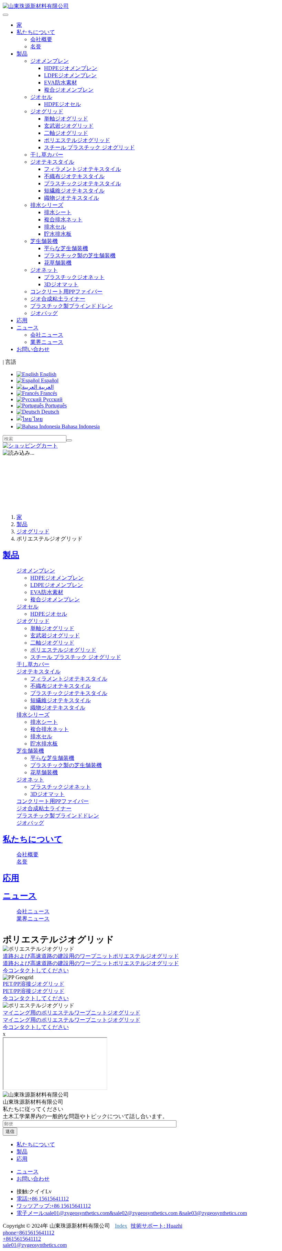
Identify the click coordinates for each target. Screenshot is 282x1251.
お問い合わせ (33, 349)
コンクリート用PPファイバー (66, 291)
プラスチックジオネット (74, 277)
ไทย (37, 419)
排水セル (55, 227)
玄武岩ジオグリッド (69, 126)
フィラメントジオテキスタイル (82, 169)
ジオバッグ (44, 313)
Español (49, 380)
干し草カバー (46, 155)
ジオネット (30, 780)
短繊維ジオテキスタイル (74, 191)
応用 (22, 320)
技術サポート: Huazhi (156, 1226)
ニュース (20, 895)
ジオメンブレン (36, 571)
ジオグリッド (33, 531)
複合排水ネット (63, 219)
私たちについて (33, 839)
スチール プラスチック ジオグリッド (89, 147)
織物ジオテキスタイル (71, 198)
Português (55, 405)
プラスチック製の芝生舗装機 (80, 255)
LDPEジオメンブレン (70, 75)
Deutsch (49, 412)
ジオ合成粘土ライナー (57, 299)
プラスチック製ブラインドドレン (71, 306)
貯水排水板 (58, 234)
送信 (10, 1131)
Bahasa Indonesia (80, 426)
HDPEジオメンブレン (70, 68)
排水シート (58, 212)
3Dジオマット (61, 284)
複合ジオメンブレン (69, 90)
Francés (48, 393)
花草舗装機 (58, 263)
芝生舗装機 (30, 751)
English (47, 374)
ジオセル (28, 607)
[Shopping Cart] (30, 446)
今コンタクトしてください (36, 970)
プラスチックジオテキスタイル (82, 183)
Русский (52, 399)
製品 (22, 524)
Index (121, 1226)
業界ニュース (46, 342)
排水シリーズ (33, 715)
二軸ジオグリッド (66, 133)
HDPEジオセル (62, 104)
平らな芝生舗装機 (66, 248)
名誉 (35, 46)
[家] (36, 6)
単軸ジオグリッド (66, 118)
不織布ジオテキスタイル (74, 176)
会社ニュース (46, 335)
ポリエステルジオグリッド (77, 140)
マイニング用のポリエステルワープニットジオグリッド (71, 1013)
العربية (45, 387)
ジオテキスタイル (39, 671)
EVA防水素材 (60, 82)
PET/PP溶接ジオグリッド (33, 984)
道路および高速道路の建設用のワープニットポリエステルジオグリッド (91, 956)
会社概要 (41, 39)
